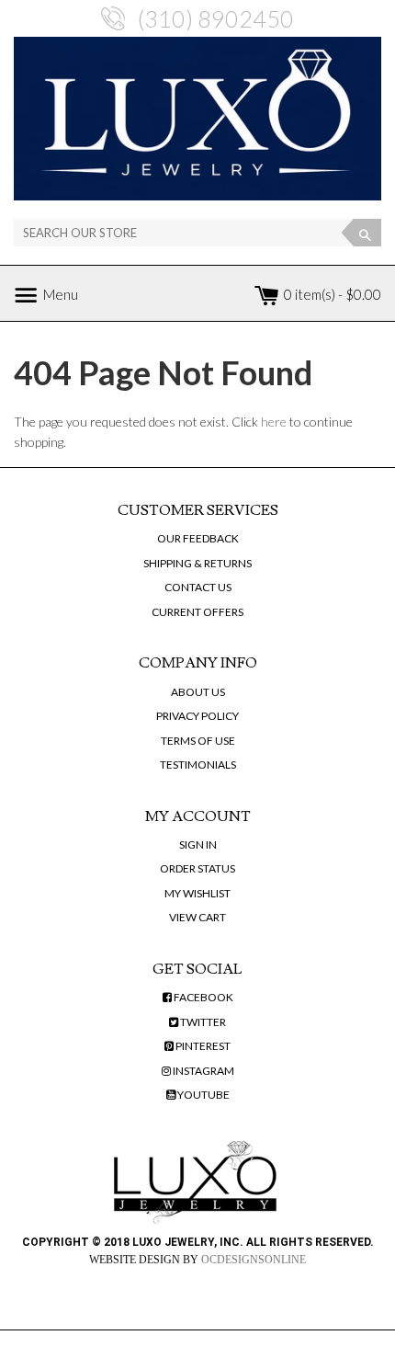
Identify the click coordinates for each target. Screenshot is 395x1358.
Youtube (202, 1094)
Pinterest (202, 1046)
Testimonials (198, 764)
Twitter (202, 1022)
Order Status (197, 868)
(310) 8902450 (216, 18)
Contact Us (197, 587)
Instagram (202, 1071)
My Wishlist (197, 893)
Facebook (202, 997)
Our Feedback (198, 538)
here (274, 421)
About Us (198, 692)
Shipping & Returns (197, 563)
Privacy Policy (197, 716)
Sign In (198, 844)
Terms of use (198, 740)
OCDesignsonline (253, 1259)
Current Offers (197, 612)
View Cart (197, 917)
